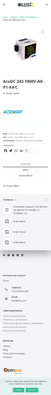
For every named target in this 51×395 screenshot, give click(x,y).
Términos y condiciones (15, 319)
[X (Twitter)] (9, 255)
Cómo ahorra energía (14, 353)
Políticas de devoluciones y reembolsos (23, 323)
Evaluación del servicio (15, 326)
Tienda (6, 346)
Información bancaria (14, 330)
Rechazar (32, 390)
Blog (5, 349)
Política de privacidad (14, 315)
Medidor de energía (33, 140)
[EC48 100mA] (7, 221)
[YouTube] (18, 255)
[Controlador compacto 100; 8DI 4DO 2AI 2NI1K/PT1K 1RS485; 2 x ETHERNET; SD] (7, 210)
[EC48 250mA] (7, 242)
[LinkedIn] (22, 255)
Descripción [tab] (25, 164)
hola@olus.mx (19, 300)
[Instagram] (13, 255)
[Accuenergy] (13, 112)
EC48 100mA (19, 221)
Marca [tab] (25, 170)
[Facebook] (4, 255)
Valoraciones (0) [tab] (25, 176)
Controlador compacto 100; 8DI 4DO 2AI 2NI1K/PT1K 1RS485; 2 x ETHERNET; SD (30, 210)
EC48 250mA (19, 242)
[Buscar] (47, 5)
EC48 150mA (19, 232)
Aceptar (19, 390)
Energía (19, 140)
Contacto (7, 357)
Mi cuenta (25, 264)
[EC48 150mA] (7, 232)
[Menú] (4, 4)
